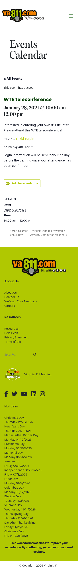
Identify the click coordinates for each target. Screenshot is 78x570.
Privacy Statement (16, 337)
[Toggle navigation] (71, 16)
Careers (9, 305)
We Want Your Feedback (20, 301)
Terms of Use (13, 342)
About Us (10, 292)
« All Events (13, 79)
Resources (11, 328)
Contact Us (11, 297)
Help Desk (11, 333)
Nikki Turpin (25, 139)
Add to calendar (23, 183)
